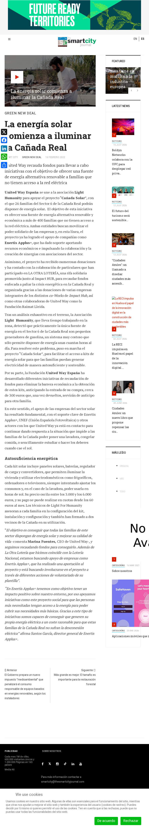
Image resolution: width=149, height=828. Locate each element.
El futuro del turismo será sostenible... (121, 215)
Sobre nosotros (122, 571)
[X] (50, 764)
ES (142, 39)
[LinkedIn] (73, 764)
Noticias (117, 141)
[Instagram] (57, 764)
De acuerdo (106, 821)
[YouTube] (81, 764)
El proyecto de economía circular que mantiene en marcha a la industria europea (122, 71)
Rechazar (130, 821)
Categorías (118, 565)
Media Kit (10, 769)
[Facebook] (42, 764)
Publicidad (11, 751)
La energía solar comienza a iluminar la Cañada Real (48, 135)
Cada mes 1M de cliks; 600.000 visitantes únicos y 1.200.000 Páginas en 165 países (19, 761)
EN (135, 39)
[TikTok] (65, 763)
